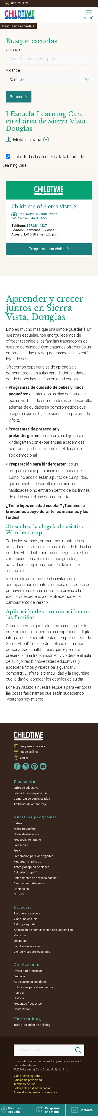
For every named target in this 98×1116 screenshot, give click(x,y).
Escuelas (22, 907)
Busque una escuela (17, 26)
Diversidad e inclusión (28, 971)
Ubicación (14, 49)
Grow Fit (19, 894)
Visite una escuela (25, 919)
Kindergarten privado (27, 861)
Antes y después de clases (31, 867)
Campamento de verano (29, 883)
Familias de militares (27, 946)
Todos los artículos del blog (32, 1024)
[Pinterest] (34, 766)
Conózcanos (26, 965)
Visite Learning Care (27, 1076)
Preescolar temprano (27, 839)
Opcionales (21, 889)
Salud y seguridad (25, 924)
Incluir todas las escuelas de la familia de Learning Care (43, 161)
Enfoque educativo (26, 787)
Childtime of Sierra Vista (41, 206)
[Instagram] (25, 766)
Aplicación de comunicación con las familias (43, 930)
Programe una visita (32, 746)
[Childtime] (17, 14)
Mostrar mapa (27, 139)
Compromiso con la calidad (32, 798)
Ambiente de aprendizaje (30, 804)
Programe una (46, 248)
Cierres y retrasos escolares (32, 951)
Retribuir (19, 992)
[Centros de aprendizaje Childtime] (29, 736)
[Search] (78, 1050)
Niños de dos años (26, 834)
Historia (19, 998)
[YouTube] (43, 766)
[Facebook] (17, 766)
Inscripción (21, 940)
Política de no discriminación (33, 1088)
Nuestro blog (27, 1019)
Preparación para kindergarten (33, 856)
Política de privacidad (28, 1080)
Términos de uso (25, 1084)
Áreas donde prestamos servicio (35, 1092)
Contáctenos (22, 1009)
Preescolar (21, 845)
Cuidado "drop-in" (25, 872)
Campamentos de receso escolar (35, 878)
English (24, 757)
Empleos (19, 976)
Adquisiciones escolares (30, 981)
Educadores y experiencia (30, 793)
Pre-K (17, 850)
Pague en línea (29, 751)
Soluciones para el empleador (33, 987)
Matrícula (20, 935)
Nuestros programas (35, 817)
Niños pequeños (25, 828)
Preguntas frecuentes (28, 1003)
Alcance (13, 70)
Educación (25, 782)
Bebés (18, 823)
